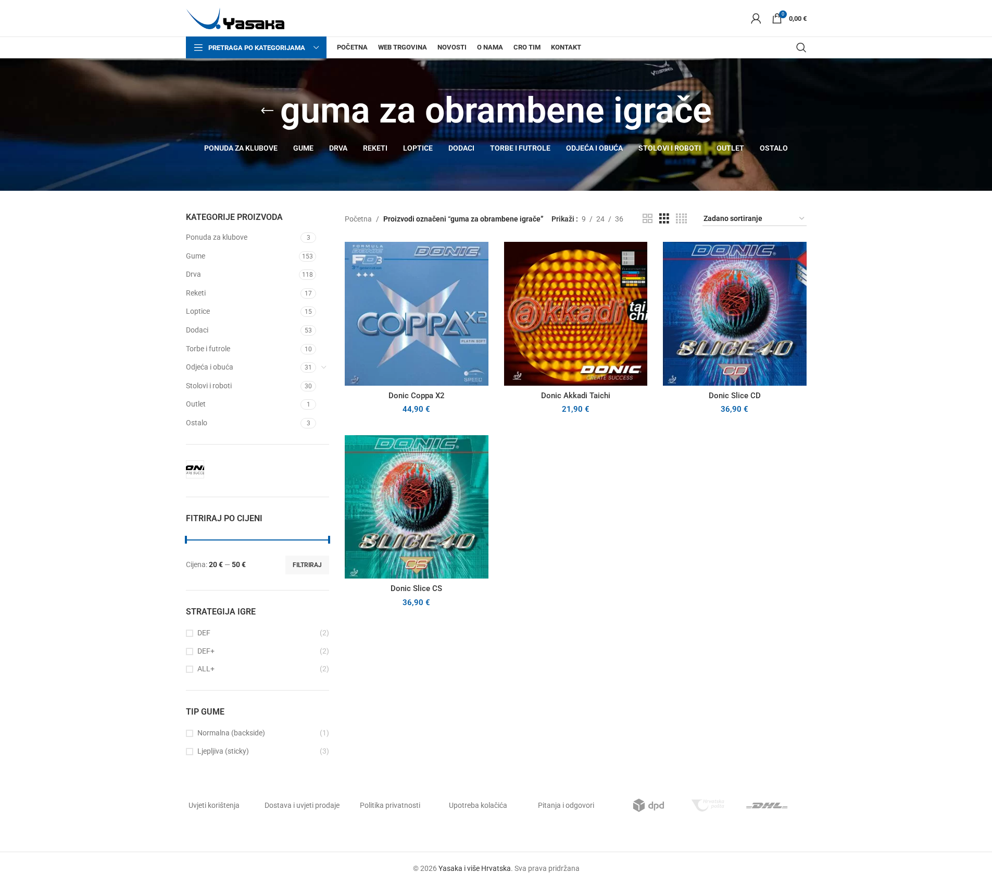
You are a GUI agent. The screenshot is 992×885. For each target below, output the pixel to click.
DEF (203, 633)
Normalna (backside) (231, 733)
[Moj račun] (756, 18)
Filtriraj (307, 565)
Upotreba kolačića (478, 805)
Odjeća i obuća (209, 367)
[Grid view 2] (647, 218)
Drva (193, 274)
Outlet (196, 404)
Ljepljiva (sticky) (223, 751)
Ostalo (196, 423)
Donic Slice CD (735, 395)
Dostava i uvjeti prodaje (302, 805)
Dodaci (197, 330)
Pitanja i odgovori (566, 805)
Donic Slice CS (416, 588)
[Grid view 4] (681, 218)
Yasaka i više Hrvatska (474, 868)
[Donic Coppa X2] (416, 314)
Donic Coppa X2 (416, 395)
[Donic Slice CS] (416, 507)
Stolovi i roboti (209, 386)
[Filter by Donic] (195, 469)
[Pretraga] (801, 47)
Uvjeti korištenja (214, 805)
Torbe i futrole (208, 349)
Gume (195, 256)
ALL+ (206, 669)
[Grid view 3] (664, 218)
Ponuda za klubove (216, 237)
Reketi (196, 293)
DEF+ (206, 651)
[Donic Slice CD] (735, 314)
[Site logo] (235, 18)
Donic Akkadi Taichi (575, 395)
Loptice (198, 311)
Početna (358, 219)
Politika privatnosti (390, 805)
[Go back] (267, 111)
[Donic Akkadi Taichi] (576, 314)
